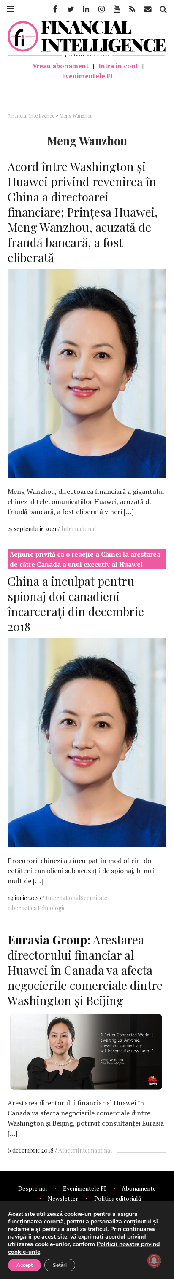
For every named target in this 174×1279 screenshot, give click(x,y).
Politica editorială (117, 1198)
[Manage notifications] (154, 1260)
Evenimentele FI (87, 76)
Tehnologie (51, 908)
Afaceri (67, 1150)
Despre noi (32, 1188)
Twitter (70, 9)
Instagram (101, 9)
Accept (24, 1265)
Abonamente (139, 1188)
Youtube (116, 9)
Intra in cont (118, 66)
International (78, 529)
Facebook (54, 9)
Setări (60, 1265)
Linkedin (85, 9)
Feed (132, 9)
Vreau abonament (61, 66)
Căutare (162, 9)
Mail (148, 9)
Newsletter (63, 1198)
